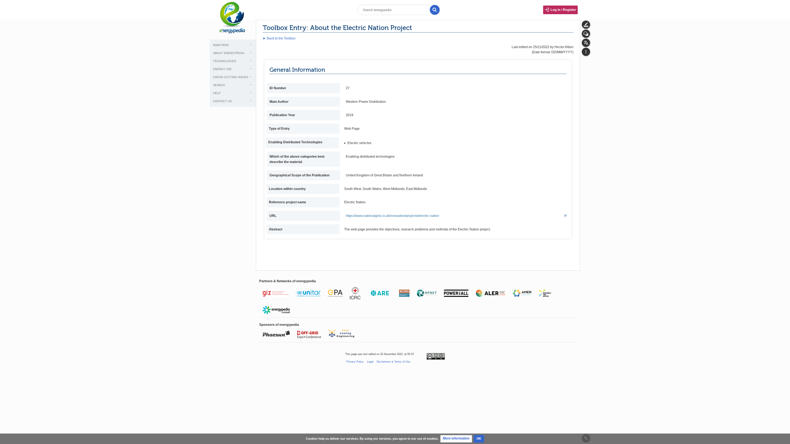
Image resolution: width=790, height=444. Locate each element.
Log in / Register (563, 10)
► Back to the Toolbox (279, 38)
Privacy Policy (355, 361)
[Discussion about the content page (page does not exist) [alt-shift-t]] (586, 34)
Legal (370, 361)
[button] (456, 439)
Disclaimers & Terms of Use (393, 361)
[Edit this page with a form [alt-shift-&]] (586, 25)
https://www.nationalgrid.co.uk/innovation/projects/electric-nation (392, 215)
